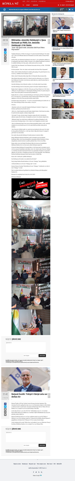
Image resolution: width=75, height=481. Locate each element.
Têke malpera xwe (41, 464)
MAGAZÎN (59, 464)
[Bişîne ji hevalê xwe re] (5, 55)
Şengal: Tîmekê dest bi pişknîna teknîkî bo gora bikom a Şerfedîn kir (26, 10)
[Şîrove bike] (5, 60)
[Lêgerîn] (72, 9)
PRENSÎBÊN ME (42, 1)
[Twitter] (5, 52)
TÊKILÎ (28, 1)
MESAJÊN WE (34, 1)
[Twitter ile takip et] (36, 472)
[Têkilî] (69, 9)
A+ (49, 40)
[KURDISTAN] (23, 5)
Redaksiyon (25, 464)
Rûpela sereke (17, 464)
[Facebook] (5, 50)
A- (49, 42)
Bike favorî (49, 464)
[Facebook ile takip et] (33, 472)
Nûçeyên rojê (32, 464)
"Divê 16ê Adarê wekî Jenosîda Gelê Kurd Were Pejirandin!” (28, 48)
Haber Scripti (36, 475)
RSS (55, 464)
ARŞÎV (23, 1)
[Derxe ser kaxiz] (5, 58)
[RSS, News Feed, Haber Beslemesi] (39, 472)
